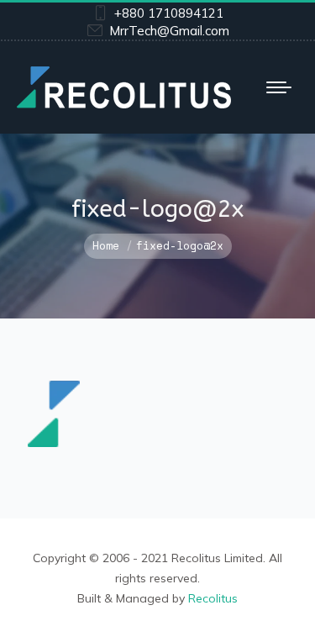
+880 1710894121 (168, 13)
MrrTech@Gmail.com (169, 31)
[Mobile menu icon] (279, 87)
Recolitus (213, 598)
